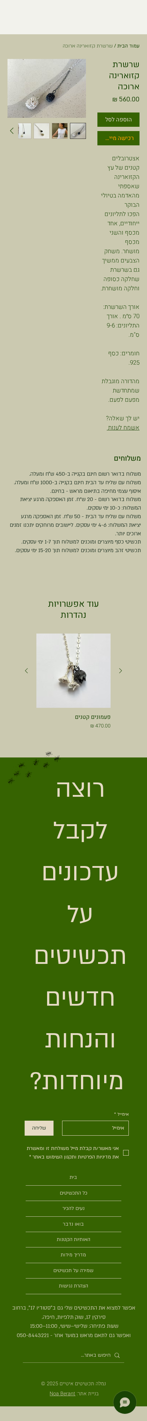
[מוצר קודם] (120, 670)
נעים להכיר (73, 1208)
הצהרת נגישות (73, 1285)
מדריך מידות (73, 1254)
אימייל (121, 1114)
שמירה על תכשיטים (73, 1270)
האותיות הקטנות (73, 1239)
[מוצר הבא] (26, 670)
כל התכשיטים (73, 1193)
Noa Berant (62, 1393)
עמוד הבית (128, 45)
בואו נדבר (73, 1224)
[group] (73, 686)
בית (73, 1177)
